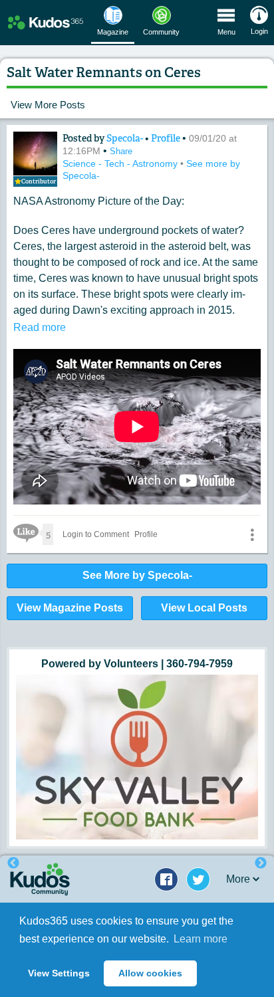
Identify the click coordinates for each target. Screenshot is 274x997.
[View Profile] (35, 153)
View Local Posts (204, 607)
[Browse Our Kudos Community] (45, 23)
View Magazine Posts (70, 607)
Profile (165, 138)
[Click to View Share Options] (252, 534)
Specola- (125, 138)
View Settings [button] (59, 973)
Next (260, 863)
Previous (13, 863)
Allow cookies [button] (150, 973)
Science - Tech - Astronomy (121, 163)
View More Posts (48, 104)
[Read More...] (137, 757)
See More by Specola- (137, 575)
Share (121, 151)
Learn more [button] (200, 938)
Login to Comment (96, 534)
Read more (39, 327)
